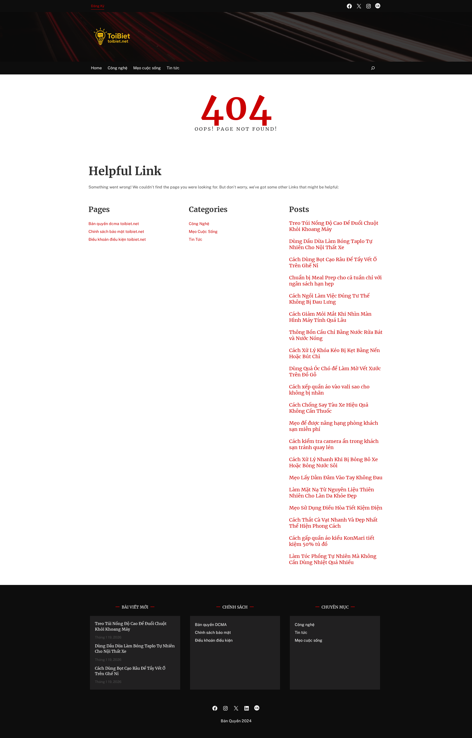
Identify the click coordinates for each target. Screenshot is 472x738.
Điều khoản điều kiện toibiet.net (117, 239)
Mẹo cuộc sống (308, 640)
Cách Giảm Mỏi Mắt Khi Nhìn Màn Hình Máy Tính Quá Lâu (330, 317)
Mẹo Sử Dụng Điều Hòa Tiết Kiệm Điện (335, 508)
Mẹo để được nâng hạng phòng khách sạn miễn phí (333, 426)
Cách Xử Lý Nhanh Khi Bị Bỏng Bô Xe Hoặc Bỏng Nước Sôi (333, 462)
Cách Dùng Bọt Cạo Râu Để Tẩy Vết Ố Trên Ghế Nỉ (333, 262)
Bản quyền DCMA (211, 624)
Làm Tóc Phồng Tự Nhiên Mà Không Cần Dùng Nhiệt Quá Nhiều (332, 559)
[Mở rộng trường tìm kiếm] (373, 68)
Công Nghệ (199, 223)
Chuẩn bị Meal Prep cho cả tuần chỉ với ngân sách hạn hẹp (335, 280)
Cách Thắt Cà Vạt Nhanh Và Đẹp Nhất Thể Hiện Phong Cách (333, 523)
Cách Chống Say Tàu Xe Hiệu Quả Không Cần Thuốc (328, 408)
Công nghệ (304, 624)
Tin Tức (195, 239)
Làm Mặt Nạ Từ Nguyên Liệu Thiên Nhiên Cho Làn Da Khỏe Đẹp (331, 492)
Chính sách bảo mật (213, 632)
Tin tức (301, 632)
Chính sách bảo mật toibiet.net (116, 231)
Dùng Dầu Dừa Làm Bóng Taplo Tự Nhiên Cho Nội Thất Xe (330, 244)
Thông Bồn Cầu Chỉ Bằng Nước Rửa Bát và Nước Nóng (336, 335)
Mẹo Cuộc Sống (203, 231)
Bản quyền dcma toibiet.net (113, 223)
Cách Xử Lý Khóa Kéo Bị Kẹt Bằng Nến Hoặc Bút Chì (334, 353)
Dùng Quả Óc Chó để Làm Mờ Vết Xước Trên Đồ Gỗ (335, 371)
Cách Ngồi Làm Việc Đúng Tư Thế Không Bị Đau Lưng (329, 299)
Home (96, 68)
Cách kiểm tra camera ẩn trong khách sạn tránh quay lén (334, 444)
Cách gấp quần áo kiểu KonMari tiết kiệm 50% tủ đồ (331, 541)
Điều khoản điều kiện (214, 640)
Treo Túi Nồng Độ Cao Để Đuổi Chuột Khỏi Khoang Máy (333, 226)
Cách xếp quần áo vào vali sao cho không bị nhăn (329, 389)
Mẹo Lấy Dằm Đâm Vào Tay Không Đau (336, 477)
